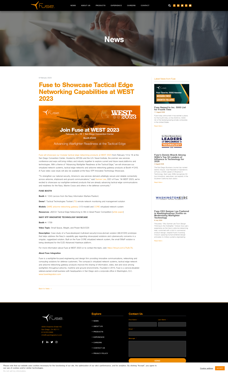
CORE (97, 206)
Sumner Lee (100, 179)
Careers (131, 5)
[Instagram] (186, 5)
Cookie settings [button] (206, 368)
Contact (145, 5)
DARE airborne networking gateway (62, 206)
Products (100, 5)
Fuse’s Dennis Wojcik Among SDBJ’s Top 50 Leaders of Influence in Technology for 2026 (170, 158)
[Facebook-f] (174, 5)
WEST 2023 (106, 155)
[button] (169, 5)
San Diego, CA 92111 (50, 329)
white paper (118, 212)
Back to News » (45, 288)
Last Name (162, 320)
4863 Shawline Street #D (51, 327)
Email (131, 329)
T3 (75, 201)
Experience (116, 5)
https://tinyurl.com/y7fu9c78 (119, 248)
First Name (133, 320)
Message (132, 338)
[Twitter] (182, 5)
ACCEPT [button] (220, 368)
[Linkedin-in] (178, 5)
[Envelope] (190, 5)
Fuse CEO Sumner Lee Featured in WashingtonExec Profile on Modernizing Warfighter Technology (171, 214)
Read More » (158, 126)
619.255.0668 (47, 332)
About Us (85, 5)
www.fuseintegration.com (50, 274)
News (73, 5)
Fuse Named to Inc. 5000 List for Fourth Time (170, 108)
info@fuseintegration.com (51, 335)
